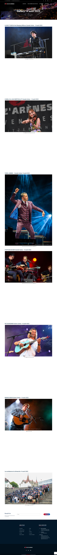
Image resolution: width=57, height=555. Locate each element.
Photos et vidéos (22, 378)
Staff (30, 376)
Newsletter (8, 362)
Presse (31, 379)
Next (53, 42)
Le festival (21, 376)
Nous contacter (22, 382)
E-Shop (21, 381)
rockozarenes (28, 402)
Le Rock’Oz (24, 3)
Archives (31, 381)
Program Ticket (22, 379)
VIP (50, 3)
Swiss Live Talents (32, 382)
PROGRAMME (41, 3)
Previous (3, 42)
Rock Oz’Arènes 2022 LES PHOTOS (33, 3)
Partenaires (47, 3)
